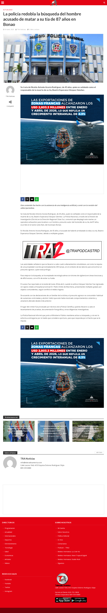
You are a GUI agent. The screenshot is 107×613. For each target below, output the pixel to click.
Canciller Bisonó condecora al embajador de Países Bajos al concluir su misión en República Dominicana (19, 429)
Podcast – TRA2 (63, 548)
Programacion (10, 528)
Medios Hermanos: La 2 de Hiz (69, 551)
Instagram (8, 591)
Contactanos (62, 544)
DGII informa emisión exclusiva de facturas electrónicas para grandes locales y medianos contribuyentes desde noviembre (53, 429)
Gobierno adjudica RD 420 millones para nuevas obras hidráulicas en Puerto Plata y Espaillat (88, 429)
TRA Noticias (21, 29)
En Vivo (60, 540)
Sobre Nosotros (63, 532)
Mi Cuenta (61, 528)
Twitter (7, 587)
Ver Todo (99, 452)
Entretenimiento (10, 544)
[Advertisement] (62, 179)
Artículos (8, 559)
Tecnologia (9, 548)
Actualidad (7, 10)
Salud (6, 551)
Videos (7, 563)
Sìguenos (61, 563)
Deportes (8, 540)
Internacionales (10, 536)
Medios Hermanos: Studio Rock (69, 559)
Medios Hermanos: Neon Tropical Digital (72, 555)
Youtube (8, 583)
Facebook (8, 579)
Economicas (9, 555)
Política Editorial (63, 536)
